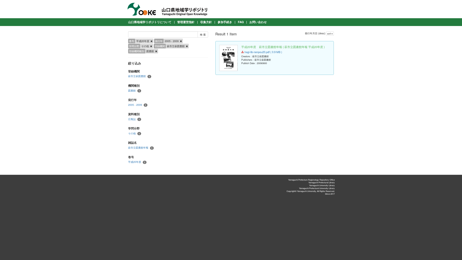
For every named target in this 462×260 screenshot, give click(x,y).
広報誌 (134, 119)
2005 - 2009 (137, 105)
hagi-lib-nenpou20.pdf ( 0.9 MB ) (263, 52)
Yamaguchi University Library (322, 185)
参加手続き (225, 22)
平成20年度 (136, 162)
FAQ (241, 22)
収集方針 (206, 22)
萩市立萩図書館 (139, 76)
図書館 (134, 90)
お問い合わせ (258, 22)
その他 (134, 133)
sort (329, 33)
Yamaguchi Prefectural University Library (317, 188)
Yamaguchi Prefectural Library (321, 182)
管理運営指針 (186, 22)
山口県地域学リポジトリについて (149, 22)
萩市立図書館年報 (140, 148)
